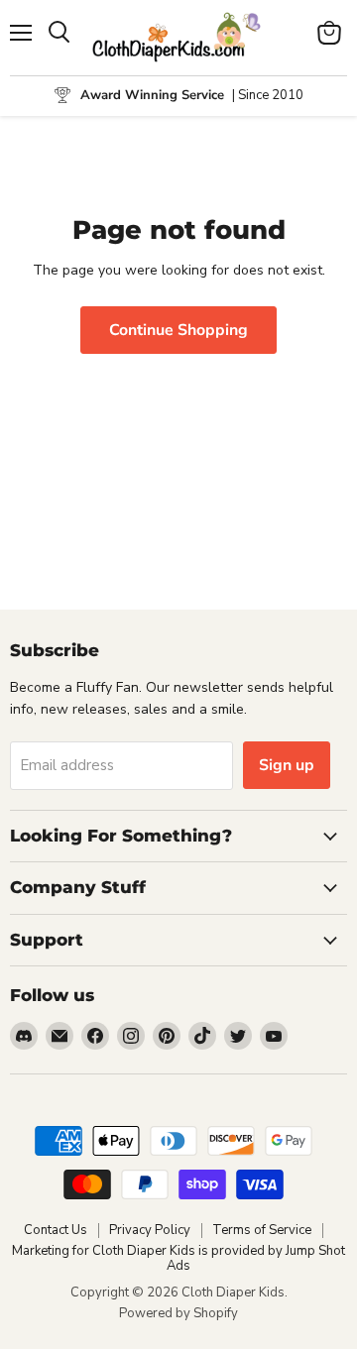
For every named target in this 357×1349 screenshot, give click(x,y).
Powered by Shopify (178, 1313)
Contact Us (55, 1230)
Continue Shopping (178, 330)
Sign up (286, 765)
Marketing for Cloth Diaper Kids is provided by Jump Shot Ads (178, 1258)
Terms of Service (261, 1230)
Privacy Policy (149, 1230)
